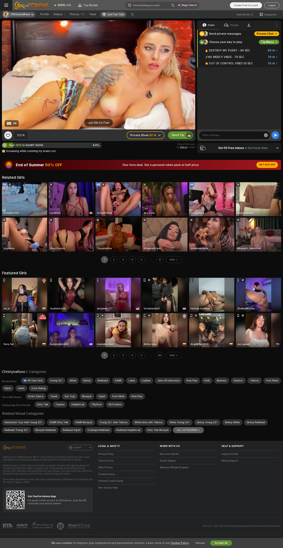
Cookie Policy (180, 543)
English (77, 447)
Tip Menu (267, 42)
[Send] (275, 135)
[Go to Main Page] (31, 5)
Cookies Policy (106, 474)
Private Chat (265, 33)
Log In (271, 5)
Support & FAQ (230, 454)
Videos (59, 14)
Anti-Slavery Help (108, 487)
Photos (77, 14)
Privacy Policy (106, 454)
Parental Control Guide (110, 481)
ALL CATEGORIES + (188, 430)
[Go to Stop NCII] (79, 526)
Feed (93, 14)
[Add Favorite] (8, 135)
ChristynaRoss (13, 372)
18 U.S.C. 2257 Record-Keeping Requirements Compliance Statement (241, 526)
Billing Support (230, 460)
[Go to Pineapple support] (61, 526)
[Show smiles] (266, 135)
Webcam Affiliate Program (174, 467)
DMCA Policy (105, 467)
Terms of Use (105, 460)
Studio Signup (168, 460)
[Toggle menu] (6, 5)
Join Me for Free (98, 122)
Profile (44, 14)
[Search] (173, 5)
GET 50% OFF (267, 164)
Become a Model (169, 454)
